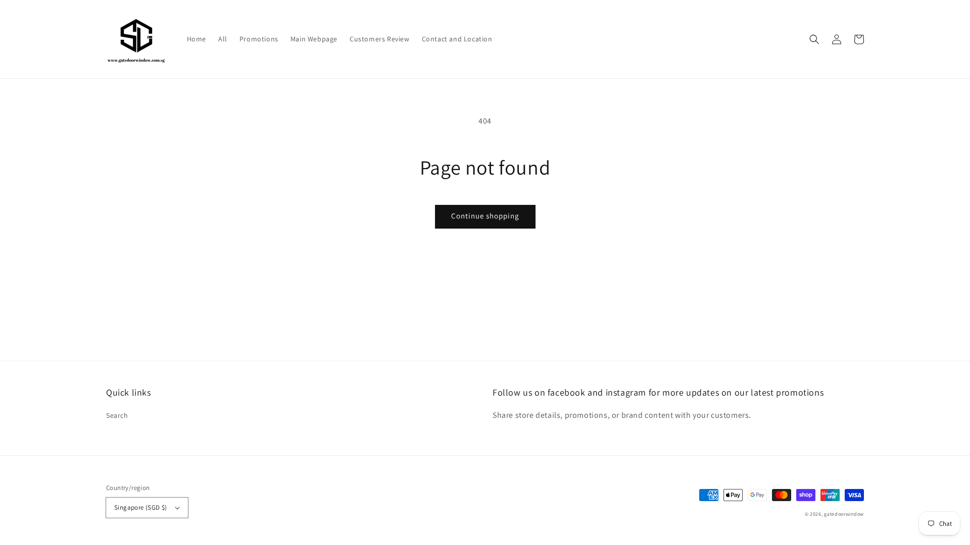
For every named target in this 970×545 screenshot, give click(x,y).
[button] (814, 39)
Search (117, 415)
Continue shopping (485, 216)
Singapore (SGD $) (140, 507)
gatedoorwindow (844, 514)
